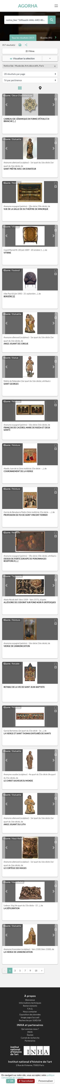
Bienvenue (30, 1000)
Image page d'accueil (30, 1017)
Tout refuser (27, 1081)
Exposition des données (30, 1014)
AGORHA (27, 5)
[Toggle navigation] (56, 6)
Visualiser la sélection (23, 58)
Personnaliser (45, 1081)
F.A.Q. (30, 1008)
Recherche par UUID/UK (30, 1020)
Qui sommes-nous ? (30, 1029)
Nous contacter (30, 1011)
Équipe (30, 1035)
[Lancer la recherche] (52, 20)
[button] (6, 105)
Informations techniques (30, 1003)
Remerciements (30, 1006)
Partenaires (30, 1040)
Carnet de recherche (30, 1038)
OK (11, 1081)
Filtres (31, 51)
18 (36, 970)
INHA (30, 1032)
